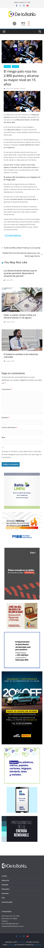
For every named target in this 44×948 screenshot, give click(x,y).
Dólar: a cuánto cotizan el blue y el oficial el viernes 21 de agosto (20, 316)
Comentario (7, 389)
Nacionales (5, 889)
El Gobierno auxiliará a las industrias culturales (21, 355)
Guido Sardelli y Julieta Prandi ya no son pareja (22, 248)
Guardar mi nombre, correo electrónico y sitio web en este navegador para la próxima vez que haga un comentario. (22, 454)
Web (3, 437)
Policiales (5, 885)
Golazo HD (5, 880)
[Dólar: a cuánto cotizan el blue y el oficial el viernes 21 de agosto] (22, 289)
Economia (7, 66)
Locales (4, 876)
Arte (3, 898)
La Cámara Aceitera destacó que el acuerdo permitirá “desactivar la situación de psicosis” (20, 273)
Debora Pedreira (20, 88)
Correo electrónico (9, 427)
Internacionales (7, 902)
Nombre (6, 417)
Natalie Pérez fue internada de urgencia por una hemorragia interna (21, 254)
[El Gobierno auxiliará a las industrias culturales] (22, 331)
